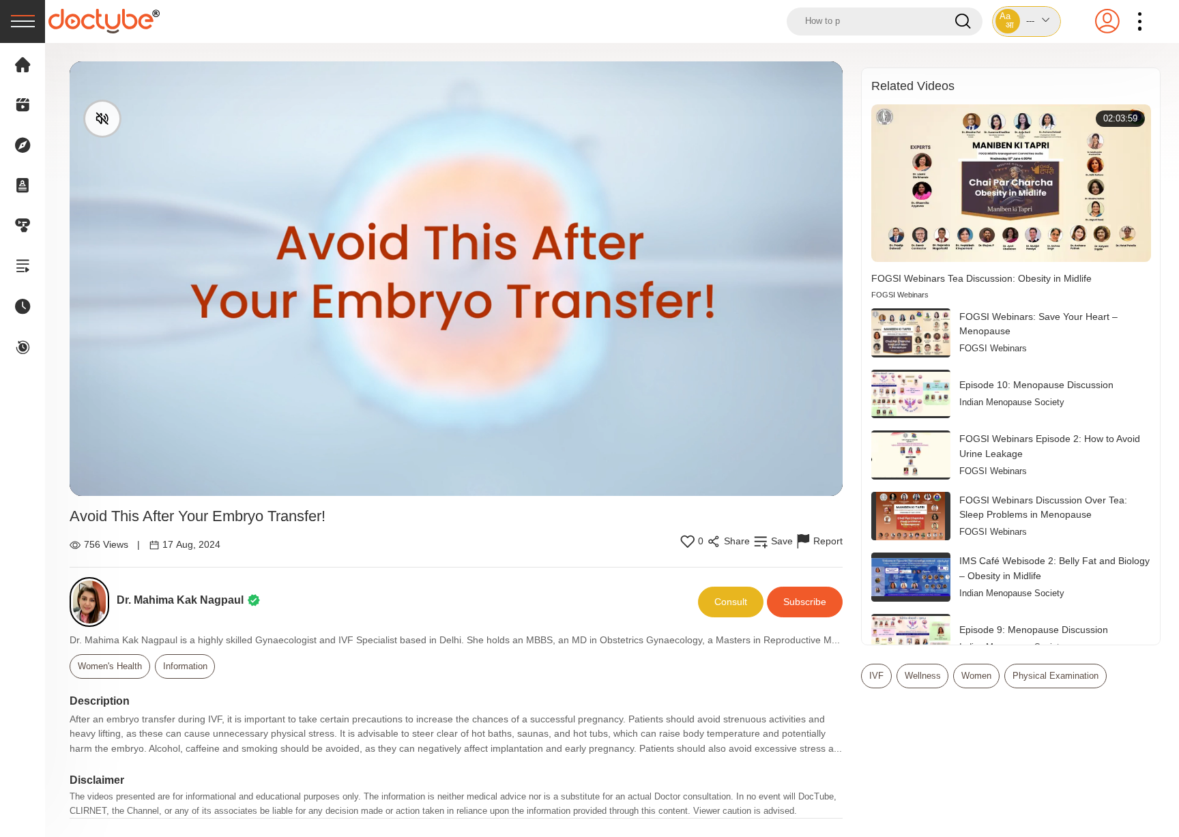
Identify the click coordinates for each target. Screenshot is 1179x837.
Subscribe (804, 601)
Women (976, 676)
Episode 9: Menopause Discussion (1033, 629)
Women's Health (110, 666)
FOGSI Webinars (900, 295)
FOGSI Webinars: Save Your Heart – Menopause (1038, 324)
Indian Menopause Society (1011, 402)
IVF (876, 676)
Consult (730, 601)
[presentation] (22, 21)
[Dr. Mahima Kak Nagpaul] (93, 602)
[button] (1027, 21)
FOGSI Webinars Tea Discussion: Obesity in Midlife (981, 278)
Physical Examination (1055, 676)
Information (185, 666)
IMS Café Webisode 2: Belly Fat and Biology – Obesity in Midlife (1054, 568)
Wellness (923, 676)
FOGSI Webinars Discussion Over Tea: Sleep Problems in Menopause (1043, 507)
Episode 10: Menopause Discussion (1036, 384)
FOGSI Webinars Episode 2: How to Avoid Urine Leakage (1049, 446)
